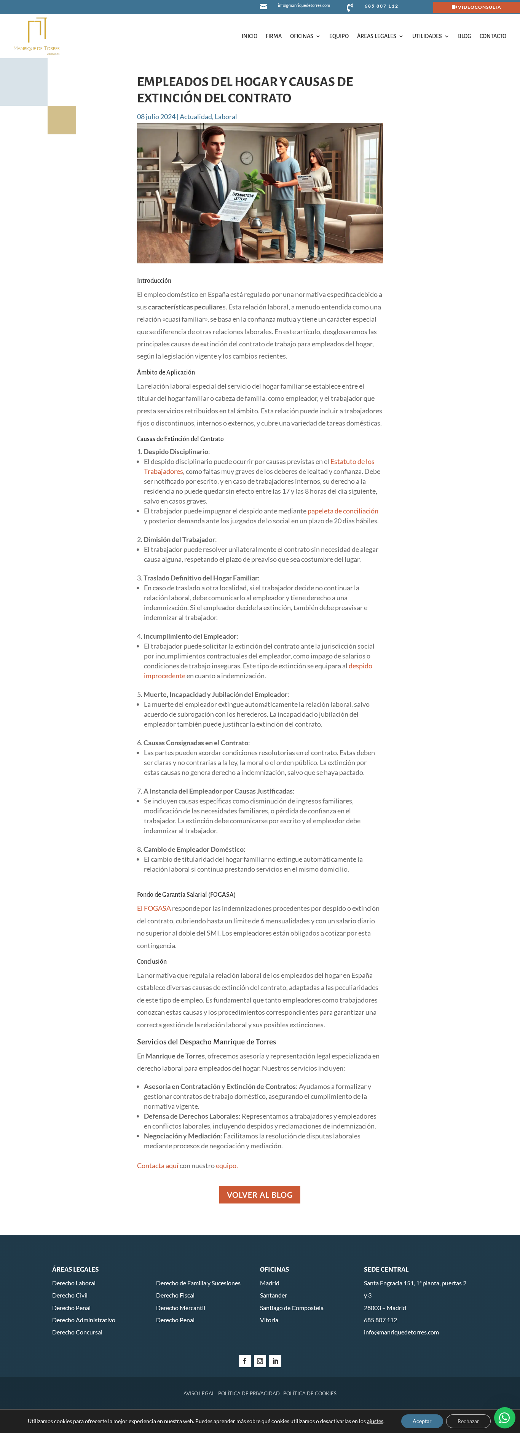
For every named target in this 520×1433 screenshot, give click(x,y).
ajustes (375, 1421)
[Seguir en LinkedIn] (275, 1361)
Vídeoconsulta (479, 7)
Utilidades (427, 36)
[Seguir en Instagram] (260, 1361)
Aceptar (422, 1421)
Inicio (249, 36)
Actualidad (196, 116)
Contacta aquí (158, 1165)
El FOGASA (154, 908)
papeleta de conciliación (343, 511)
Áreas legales (376, 36)
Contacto (493, 36)
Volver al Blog (260, 1194)
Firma (274, 36)
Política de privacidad (249, 1393)
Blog (464, 36)
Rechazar (468, 1421)
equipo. (227, 1165)
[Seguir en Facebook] (245, 1361)
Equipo (339, 36)
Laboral (226, 116)
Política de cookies (310, 1393)
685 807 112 (382, 6)
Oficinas (301, 36)
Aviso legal (199, 1393)
